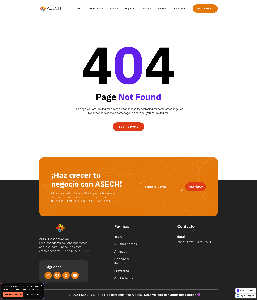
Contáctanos (179, 8)
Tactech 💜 (193, 295)
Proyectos (130, 8)
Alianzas (114, 8)
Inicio (78, 8)
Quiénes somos (125, 244)
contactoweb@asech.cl (194, 242)
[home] (50, 8)
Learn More (33, 289)
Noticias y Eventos (121, 261)
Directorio (146, 8)
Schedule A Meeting (13, 294)
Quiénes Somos (95, 8)
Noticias (162, 8)
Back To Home (128, 126)
